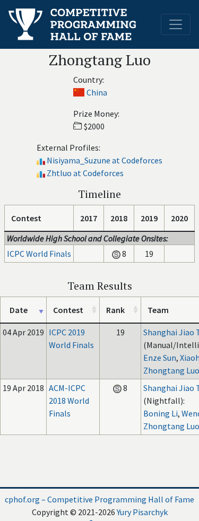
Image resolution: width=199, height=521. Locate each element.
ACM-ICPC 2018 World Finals (69, 401)
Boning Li (160, 413)
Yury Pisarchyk (142, 512)
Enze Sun (159, 357)
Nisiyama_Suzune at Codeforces (104, 160)
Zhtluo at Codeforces (85, 173)
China (96, 92)
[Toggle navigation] (176, 24)
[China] (78, 92)
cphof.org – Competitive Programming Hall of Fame (99, 499)
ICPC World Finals (39, 253)
